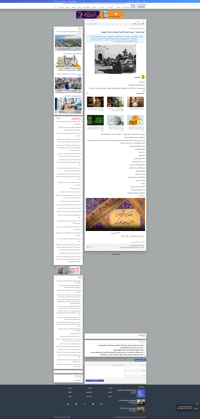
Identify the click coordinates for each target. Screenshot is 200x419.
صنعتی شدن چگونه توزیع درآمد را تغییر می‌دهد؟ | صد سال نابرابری (68, 240)
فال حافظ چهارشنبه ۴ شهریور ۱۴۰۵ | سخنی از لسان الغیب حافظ (184, 407)
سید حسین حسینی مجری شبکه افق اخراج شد (132, 347)
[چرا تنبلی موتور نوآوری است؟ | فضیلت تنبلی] (68, 106)
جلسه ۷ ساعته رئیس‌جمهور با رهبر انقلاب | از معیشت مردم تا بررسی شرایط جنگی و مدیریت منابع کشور (68, 169)
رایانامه (143, 370)
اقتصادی (111, 7)
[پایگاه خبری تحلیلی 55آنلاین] (138, 5)
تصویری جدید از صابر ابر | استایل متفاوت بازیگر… (128, 409)
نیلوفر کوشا (137, 77)
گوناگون (73, 7)
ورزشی (79, 7)
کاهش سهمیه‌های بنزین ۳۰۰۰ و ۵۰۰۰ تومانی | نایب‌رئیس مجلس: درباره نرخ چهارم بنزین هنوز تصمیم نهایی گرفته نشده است (100, 4)
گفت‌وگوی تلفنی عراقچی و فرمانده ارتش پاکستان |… (127, 401)
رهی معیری (133, 242)
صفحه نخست (126, 7)
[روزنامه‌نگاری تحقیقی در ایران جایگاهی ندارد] (68, 63)
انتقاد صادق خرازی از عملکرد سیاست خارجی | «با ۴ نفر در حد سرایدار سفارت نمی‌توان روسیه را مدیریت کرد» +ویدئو (68, 155)
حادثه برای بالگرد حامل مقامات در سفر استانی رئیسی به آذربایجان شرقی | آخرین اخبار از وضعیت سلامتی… (117, 352)
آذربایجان (141, 242)
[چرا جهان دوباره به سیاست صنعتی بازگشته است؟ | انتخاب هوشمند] (68, 85)
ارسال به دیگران (140, 24)
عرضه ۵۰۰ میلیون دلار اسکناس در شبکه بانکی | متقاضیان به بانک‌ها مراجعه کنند (68, 222)
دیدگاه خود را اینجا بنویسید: (118, 365)
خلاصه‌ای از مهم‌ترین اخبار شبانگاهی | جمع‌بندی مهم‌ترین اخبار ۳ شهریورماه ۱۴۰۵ (67, 123)
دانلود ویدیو (114, 233)
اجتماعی (94, 7)
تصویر (70, 396)
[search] (56, 7)
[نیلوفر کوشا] (143, 77)
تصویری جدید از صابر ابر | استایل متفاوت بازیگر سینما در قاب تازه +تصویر (68, 135)
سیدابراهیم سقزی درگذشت (75, 188)
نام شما (143, 365)
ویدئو (68, 7)
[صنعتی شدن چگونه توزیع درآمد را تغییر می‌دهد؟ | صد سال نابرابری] (68, 43)
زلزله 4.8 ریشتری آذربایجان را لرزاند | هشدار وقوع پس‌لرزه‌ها (128, 350)
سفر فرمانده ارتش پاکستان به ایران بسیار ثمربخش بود (69, 253)
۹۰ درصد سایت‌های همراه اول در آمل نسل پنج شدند (70, 192)
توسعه (119, 7)
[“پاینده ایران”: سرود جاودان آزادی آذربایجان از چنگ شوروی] (90, 247)
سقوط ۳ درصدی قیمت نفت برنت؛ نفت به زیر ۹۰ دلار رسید (69, 208)
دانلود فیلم (78, 380)
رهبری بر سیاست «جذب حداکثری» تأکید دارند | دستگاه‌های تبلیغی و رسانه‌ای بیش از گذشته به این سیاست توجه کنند (68, 140)
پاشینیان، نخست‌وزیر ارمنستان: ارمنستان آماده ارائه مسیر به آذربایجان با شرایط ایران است (121, 345)
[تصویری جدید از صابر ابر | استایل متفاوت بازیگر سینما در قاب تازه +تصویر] (141, 410)
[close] (197, 404)
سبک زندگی (61, 7)
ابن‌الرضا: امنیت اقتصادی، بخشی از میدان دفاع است (70, 201)
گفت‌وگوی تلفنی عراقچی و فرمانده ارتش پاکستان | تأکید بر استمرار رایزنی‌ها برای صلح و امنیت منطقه (69, 129)
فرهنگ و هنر (87, 7)
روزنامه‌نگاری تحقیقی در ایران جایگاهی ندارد (72, 53)
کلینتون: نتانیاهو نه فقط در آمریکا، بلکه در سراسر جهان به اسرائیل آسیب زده (69, 184)
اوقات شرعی (130, 1)
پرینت (133, 24)
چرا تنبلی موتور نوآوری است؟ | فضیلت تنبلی (72, 96)
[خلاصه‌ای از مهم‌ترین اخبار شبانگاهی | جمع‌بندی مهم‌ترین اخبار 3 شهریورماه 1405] (141, 393)
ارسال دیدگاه (95, 380)
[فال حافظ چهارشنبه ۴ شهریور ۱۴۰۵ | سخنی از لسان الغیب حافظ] (195, 408)
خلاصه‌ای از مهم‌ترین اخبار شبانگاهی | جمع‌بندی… (126, 391)
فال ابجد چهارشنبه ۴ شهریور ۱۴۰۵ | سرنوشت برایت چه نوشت (68, 204)
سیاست (102, 7)
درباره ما (144, 1)
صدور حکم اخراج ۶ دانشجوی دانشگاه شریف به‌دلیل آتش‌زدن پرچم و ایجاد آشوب (68, 228)
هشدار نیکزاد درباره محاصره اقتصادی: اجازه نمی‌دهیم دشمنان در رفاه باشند (68, 234)
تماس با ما (137, 1)
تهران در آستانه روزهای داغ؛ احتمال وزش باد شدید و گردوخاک (68, 211)
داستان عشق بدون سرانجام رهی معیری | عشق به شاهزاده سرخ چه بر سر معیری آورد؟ (122, 354)
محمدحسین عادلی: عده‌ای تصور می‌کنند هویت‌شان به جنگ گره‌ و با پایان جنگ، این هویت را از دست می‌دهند (67, 196)
